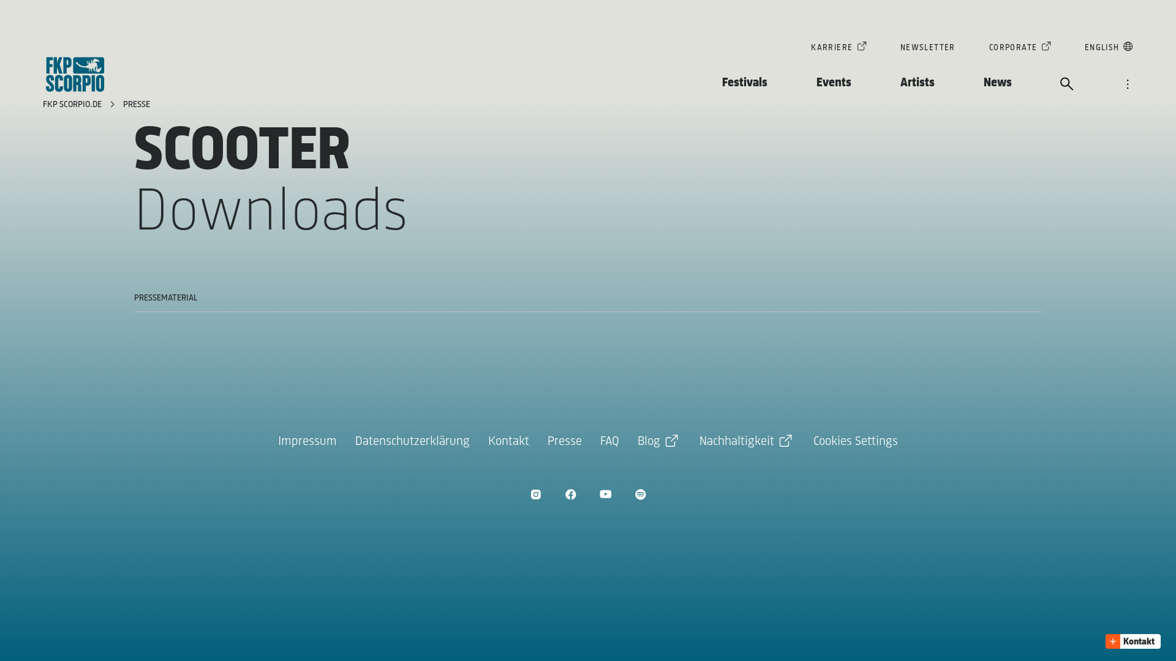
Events (833, 83)
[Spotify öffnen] (640, 494)
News (998, 83)
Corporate (1013, 48)
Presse (136, 105)
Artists (917, 83)
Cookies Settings (855, 441)
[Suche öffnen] (1067, 85)
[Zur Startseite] (75, 74)
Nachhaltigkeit (736, 441)
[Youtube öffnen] (605, 494)
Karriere (832, 48)
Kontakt (508, 441)
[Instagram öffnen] (535, 494)
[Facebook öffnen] (570, 494)
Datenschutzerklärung (412, 441)
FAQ (609, 441)
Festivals (744, 83)
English (1102, 48)
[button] (1133, 641)
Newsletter (928, 48)
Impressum (307, 441)
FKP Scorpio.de (73, 105)
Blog (649, 441)
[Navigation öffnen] (1127, 85)
